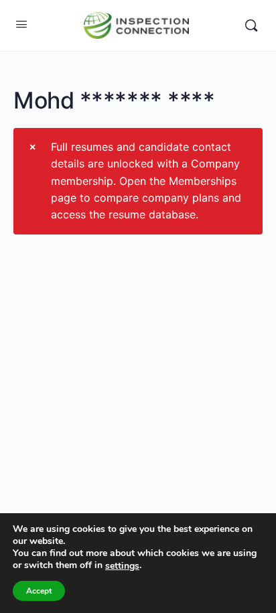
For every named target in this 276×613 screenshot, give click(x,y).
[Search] (251, 25)
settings (122, 566)
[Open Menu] (21, 23)
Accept (39, 591)
